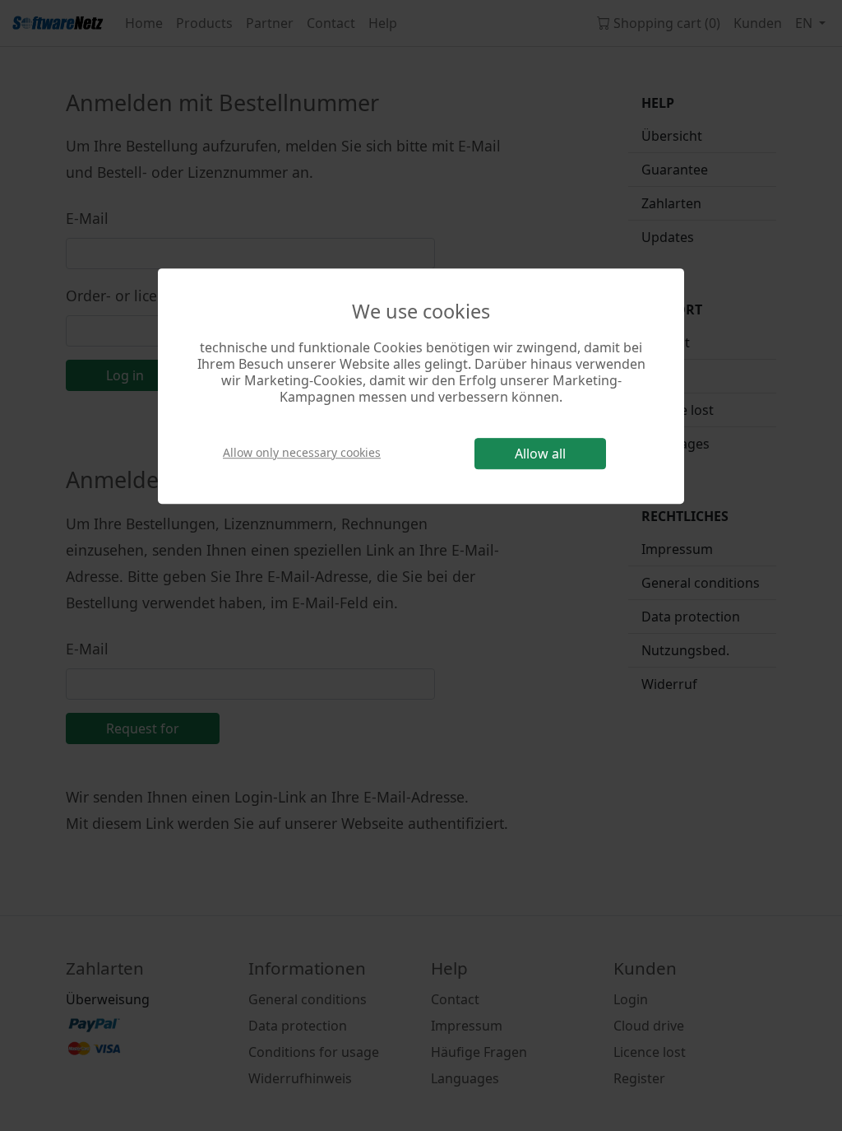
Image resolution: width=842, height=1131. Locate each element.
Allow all (540, 453)
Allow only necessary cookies (302, 452)
